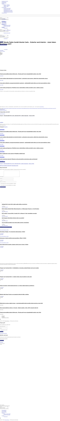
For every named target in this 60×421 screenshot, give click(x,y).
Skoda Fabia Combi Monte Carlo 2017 (50, 108)
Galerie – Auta (6, 6)
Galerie (3, 3)
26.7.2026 (1, 144)
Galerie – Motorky (7, 5)
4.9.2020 (1, 270)
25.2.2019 (1, 50)
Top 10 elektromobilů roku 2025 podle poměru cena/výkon (15, 222)
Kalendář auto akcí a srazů (8, 10)
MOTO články (4, 23)
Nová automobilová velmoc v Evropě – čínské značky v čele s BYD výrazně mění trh (19, 307)
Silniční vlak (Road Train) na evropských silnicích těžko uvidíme (14, 294)
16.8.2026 (1, 75)
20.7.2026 (1, 160)
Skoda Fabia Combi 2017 (29, 108)
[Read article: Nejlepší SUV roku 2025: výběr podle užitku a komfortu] (31, 202)
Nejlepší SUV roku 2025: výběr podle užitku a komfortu (14, 204)
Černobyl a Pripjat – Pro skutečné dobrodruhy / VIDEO (12, 231)
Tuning (3, 27)
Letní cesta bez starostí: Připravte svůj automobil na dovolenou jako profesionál (18, 159)
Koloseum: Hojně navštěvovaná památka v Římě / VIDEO (13, 238)
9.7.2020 (1, 288)
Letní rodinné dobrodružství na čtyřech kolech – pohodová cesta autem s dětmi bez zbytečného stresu (24, 78)
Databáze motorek (5, 1)
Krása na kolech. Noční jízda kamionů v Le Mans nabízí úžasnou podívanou (17, 285)
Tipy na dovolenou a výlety (4, 229)
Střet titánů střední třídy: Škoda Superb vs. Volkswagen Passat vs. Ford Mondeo (20, 208)
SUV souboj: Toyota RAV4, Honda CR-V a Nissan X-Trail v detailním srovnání (19, 213)
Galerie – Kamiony (7, 4)
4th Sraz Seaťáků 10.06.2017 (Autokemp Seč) (9, 165)
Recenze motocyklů (7, 26)
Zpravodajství (4, 21)
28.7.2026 (1, 80)
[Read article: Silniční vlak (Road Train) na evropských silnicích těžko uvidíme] (30, 292)
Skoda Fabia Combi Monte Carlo (38, 108)
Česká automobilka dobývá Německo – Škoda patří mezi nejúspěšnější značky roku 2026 (20, 73)
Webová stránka (2, 181)
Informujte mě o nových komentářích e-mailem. (8, 183)
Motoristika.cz (7, 419)
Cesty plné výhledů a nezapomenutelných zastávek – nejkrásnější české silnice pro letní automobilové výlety (25, 83)
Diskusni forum (4, 12)
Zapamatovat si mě (4, 329)
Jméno (1, 178)
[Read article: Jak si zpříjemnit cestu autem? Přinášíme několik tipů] (30, 150)
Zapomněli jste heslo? (3, 333)
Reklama (3, 315)
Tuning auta (6, 38)
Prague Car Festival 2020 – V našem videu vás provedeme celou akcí (16, 276)
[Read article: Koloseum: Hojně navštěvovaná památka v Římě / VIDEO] (30, 235)
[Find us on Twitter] (0, 22)
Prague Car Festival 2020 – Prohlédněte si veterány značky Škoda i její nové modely (19, 267)
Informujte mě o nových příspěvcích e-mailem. (8, 185)
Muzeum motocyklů (7, 9)
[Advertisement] (30, 62)
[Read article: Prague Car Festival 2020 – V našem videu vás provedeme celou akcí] (30, 274)
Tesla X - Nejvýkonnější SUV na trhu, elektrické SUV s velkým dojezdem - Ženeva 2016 (17, 163)
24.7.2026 (1, 89)
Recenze (3, 24)
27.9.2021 (1, 247)
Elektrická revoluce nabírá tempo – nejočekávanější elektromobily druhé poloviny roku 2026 (21, 303)
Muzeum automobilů (7, 8)
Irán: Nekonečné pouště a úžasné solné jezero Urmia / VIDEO (14, 244)
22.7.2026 (1, 155)
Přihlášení (1, 342)
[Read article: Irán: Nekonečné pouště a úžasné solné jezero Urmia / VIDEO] (30, 241)
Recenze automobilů (7, 25)
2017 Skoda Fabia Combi (6, 108)
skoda (24, 108)
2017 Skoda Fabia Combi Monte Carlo (16, 108)
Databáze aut (4, 2)
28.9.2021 (1, 234)
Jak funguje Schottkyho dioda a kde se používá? (13, 218)
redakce (6, 49)
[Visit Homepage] (7, 16)
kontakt (3, 316)
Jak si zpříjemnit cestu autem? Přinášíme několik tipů (12, 153)
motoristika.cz (42, 106)
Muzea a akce (4, 7)
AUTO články (4, 22)
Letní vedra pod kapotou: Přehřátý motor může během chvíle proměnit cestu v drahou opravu (21, 87)
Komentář (2, 176)
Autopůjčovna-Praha (5, 317)
